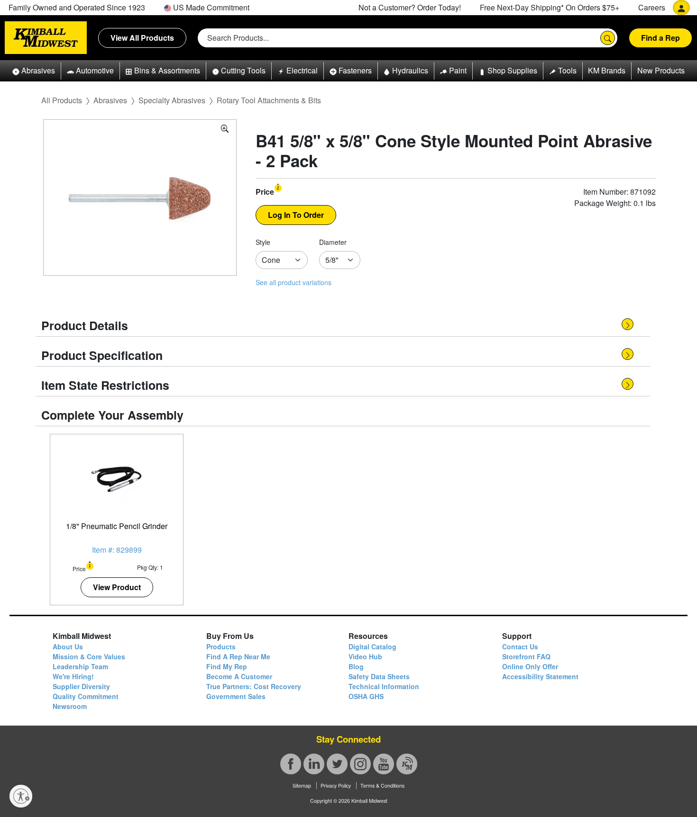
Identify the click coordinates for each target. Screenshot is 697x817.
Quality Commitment (86, 696)
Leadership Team (80, 666)
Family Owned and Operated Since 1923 (77, 7)
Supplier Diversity (81, 686)
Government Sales (236, 696)
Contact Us (520, 646)
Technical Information (383, 686)
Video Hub (365, 656)
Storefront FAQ (526, 656)
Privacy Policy (336, 785)
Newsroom (70, 706)
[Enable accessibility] (20, 796)
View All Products (142, 37)
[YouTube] (383, 764)
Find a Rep (660, 37)
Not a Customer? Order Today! (409, 7)
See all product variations (293, 282)
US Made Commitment (210, 7)
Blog (356, 666)
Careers (651, 7)
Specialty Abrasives (171, 100)
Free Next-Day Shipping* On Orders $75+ (549, 7)
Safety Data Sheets (379, 676)
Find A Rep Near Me (238, 656)
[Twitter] (337, 764)
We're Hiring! (73, 676)
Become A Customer (239, 676)
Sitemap (302, 785)
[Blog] (406, 764)
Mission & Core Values (89, 656)
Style (263, 242)
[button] (34, 71)
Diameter (333, 242)
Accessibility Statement (540, 676)
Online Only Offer (530, 666)
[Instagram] (360, 764)
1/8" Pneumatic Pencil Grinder (116, 526)
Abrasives (110, 100)
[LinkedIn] (313, 764)
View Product (117, 587)
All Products (61, 100)
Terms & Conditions (382, 785)
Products (221, 646)
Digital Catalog (372, 646)
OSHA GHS (366, 696)
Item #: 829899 (117, 549)
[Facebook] (290, 764)
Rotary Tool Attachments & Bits (269, 100)
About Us (68, 646)
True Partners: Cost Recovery (253, 686)
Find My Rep (226, 666)
